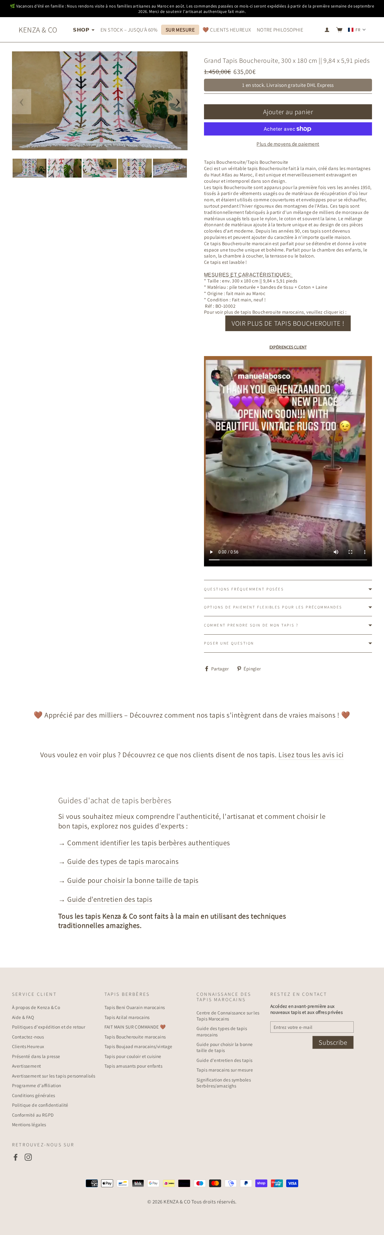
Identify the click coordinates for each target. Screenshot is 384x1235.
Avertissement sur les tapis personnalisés (53, 1076)
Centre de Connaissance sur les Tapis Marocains (228, 1016)
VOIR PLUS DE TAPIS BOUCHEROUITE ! (288, 323)
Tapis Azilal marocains (127, 1017)
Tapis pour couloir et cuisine (132, 1056)
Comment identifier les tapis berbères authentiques (148, 842)
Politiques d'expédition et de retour (48, 1027)
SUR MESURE (180, 29)
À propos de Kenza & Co (36, 1007)
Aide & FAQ (23, 1017)
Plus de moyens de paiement (287, 144)
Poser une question (229, 643)
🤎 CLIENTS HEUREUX (226, 29)
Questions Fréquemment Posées (244, 589)
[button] (357, 30)
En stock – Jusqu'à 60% (129, 29)
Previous (21, 101)
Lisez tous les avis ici (311, 754)
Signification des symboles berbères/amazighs (223, 1083)
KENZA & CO (38, 30)
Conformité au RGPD (33, 1115)
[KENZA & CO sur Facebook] (15, 1157)
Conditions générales (33, 1095)
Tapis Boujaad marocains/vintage (138, 1046)
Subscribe (333, 1042)
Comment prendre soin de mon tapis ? (251, 625)
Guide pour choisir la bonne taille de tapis (133, 880)
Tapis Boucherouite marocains (135, 1037)
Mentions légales (29, 1124)
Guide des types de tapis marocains (122, 861)
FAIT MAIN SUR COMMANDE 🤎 (135, 1027)
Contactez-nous (28, 1037)
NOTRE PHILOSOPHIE (280, 29)
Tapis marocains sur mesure (224, 1070)
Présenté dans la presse (36, 1056)
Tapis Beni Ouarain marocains (134, 1007)
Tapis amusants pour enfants (133, 1066)
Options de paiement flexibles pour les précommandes (273, 607)
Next (178, 101)
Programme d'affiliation (36, 1085)
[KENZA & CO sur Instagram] (28, 1157)
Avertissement (26, 1066)
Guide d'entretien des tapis (109, 899)
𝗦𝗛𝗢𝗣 (81, 29)
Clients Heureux (28, 1046)
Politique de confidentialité (40, 1105)
